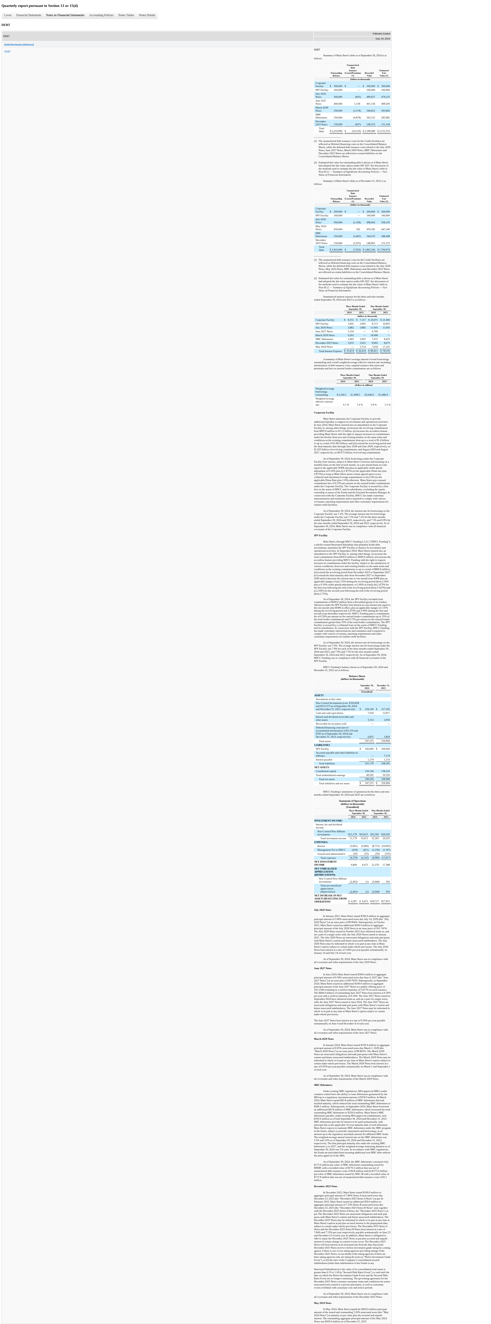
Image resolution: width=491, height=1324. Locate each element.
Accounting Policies (101, 15)
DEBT (7, 51)
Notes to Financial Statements (65, 15)
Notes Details (147, 15)
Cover (8, 15)
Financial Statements (28, 15)
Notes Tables (126, 15)
